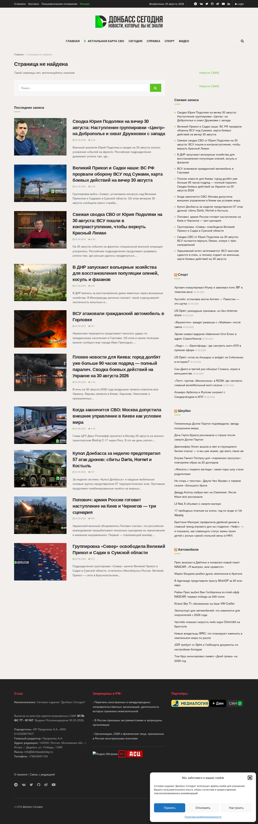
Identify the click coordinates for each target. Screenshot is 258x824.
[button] (250, 778)
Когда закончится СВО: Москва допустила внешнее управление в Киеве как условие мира (117, 415)
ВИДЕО (184, 41)
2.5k (92, 186)
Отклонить (203, 807)
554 (92, 518)
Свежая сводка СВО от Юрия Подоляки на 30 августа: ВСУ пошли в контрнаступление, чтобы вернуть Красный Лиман (117, 223)
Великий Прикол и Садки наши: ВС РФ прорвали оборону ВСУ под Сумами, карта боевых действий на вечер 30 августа (117, 173)
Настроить (236, 807)
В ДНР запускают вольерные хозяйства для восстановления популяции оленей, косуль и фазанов (115, 273)
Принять (170, 807)
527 (92, 326)
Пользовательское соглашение (59, 3)
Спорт (183, 274)
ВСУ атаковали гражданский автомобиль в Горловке (118, 316)
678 (92, 285)
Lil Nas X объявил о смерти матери (197, 504)
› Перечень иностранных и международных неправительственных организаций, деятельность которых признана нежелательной (126, 706)
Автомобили (188, 549)
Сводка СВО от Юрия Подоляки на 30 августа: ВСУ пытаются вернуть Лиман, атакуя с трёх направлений (208, 241)
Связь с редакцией (42, 774)
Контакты (33, 3)
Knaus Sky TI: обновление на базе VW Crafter (204, 603)
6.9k (92, 239)
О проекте (20, 3)
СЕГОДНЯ (135, 41)
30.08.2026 (80, 139)
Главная (19, 54)
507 (92, 471)
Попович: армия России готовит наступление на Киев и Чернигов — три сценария (114, 505)
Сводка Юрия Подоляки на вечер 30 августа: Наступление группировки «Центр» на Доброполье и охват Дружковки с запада (119, 127)
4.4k (92, 381)
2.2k (92, 139)
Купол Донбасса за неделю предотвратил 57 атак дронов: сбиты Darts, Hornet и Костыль (116, 459)
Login (240, 3)
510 (92, 558)
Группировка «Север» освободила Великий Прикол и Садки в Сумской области (119, 549)
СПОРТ (170, 41)
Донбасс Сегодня (33, 806)
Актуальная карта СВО (106, 41)
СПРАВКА (153, 41)
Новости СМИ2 (209, 72)
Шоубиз (184, 410)
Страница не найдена (39, 54)
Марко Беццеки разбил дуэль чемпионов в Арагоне (208, 573)
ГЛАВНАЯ (73, 41)
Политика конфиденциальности (203, 816)
